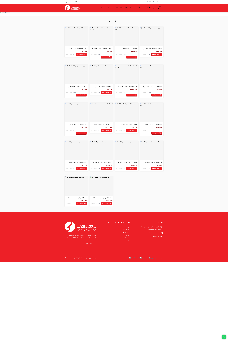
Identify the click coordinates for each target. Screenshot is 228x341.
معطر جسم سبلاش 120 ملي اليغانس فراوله (148, 86)
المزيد (67, 237)
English (67, 2)
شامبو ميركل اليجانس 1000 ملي (127, 163)
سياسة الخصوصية (125, 238)
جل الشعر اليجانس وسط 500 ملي (101, 198)
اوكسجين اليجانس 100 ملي (103, 86)
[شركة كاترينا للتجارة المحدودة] (73, 8)
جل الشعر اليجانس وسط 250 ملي (76, 198)
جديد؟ (150, 1)
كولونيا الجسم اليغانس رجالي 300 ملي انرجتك (123, 48)
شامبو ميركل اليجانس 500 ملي (77, 163)
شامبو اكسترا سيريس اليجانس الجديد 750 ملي (97, 124)
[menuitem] (147, 8)
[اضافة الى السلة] (76, 36)
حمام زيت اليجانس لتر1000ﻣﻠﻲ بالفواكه (74, 86)
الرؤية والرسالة (126, 232)
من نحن (128, 226)
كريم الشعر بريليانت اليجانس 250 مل (75, 48)
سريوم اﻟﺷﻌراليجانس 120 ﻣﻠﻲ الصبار (150, 48)
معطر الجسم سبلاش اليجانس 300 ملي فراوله (147, 124)
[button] (4, 12)
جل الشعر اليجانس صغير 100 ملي (151, 163)
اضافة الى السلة (74, 38)
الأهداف (128, 240)
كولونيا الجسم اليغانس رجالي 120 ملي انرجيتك (97, 48)
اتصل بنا (128, 235)
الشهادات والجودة (125, 229)
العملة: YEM (74, 2)
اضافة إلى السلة (80, 54)
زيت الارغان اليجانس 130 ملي (77, 124)
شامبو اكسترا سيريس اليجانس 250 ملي (124, 124)
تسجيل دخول (158, 1)
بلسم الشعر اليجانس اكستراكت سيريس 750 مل (121, 86)
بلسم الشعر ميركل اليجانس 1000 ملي (100, 163)
